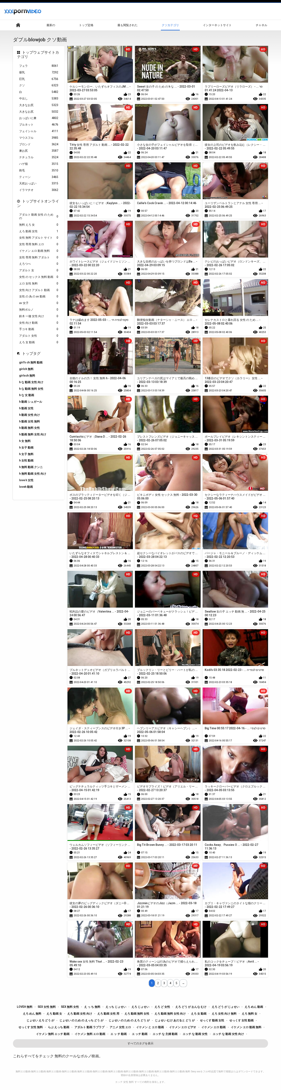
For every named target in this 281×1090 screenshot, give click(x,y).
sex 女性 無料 (47, 1006)
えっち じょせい (116, 1006)
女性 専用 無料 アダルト (38, 257)
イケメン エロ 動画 (213, 1027)
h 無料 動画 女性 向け (32, 473)
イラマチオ (38, 190)
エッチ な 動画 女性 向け (228, 1034)
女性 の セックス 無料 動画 (38, 277)
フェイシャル (38, 131)
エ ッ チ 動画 (118, 1034)
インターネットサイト (217, 25)
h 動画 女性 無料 (29, 421)
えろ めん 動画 (254, 1006)
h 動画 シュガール (30, 401)
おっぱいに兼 (38, 118)
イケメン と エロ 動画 (150, 1027)
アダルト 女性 (38, 335)
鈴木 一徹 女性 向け (38, 316)
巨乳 (38, 79)
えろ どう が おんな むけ (191, 1006)
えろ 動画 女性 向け (79, 1013)
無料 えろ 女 (38, 224)
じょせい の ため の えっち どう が (81, 1020)
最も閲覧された (127, 25)
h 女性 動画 (26, 460)
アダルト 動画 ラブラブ (89, 1027)
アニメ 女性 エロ (120, 1027)
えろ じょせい (140, 1006)
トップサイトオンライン (38, 203)
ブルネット (38, 124)
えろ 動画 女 (54, 1013)
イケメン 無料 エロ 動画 (90, 1034)
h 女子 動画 (26, 447)
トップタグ (31, 353)
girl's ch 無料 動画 (31, 362)
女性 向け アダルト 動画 (38, 290)
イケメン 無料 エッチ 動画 (53, 1034)
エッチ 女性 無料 (124, 1082)
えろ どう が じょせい (225, 1006)
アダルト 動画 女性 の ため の (38, 216)
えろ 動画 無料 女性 (136, 1013)
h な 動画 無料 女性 (31, 388)
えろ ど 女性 (162, 1006)
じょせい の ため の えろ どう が (129, 1020)
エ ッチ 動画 (139, 1034)
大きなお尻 (38, 105)
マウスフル (38, 137)
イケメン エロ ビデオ (182, 1027)
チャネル (261, 25)
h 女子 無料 (26, 454)
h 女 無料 (25, 441)
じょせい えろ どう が (40, 1020)
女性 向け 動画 (38, 322)
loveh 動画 (26, 486)
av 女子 (38, 303)
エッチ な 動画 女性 (195, 1034)
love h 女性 (26, 480)
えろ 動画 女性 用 (108, 1013)
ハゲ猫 (38, 163)
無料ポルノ (38, 309)
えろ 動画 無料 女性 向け (170, 1013)
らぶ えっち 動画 (58, 1027)
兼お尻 (38, 150)
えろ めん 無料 (32, 1013)
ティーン (38, 177)
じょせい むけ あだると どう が (175, 1020)
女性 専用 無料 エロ (38, 244)
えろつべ (38, 263)
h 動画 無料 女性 (29, 427)
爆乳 (38, 72)
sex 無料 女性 (70, 1006)
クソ (38, 85)
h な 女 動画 (26, 395)
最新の (50, 25)
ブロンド (38, 144)
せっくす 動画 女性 (212, 1020)
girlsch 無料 (27, 375)
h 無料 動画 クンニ (31, 467)
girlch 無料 (26, 369)
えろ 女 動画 (38, 342)
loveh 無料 (25, 1006)
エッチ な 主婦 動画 (165, 1034)
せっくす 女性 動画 (241, 1020)
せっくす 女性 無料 (31, 1027)
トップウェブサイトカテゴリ (38, 54)
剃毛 (38, 170)
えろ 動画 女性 (38, 231)
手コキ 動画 (38, 329)
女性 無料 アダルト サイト (38, 237)
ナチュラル (38, 157)
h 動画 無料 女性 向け (32, 434)
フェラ (38, 65)
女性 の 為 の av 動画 (38, 296)
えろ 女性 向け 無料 (224, 1013)
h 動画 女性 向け (29, 414)
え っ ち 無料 (92, 1006)
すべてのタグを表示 (140, 1043)
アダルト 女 (38, 270)
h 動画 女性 (26, 408)
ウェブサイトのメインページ (18, 25)
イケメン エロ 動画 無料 (38, 250)
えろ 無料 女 (249, 1013)
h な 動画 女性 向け (31, 382)
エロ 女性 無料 (38, 283)
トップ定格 (86, 25)
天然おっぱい (38, 183)
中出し (38, 98)
